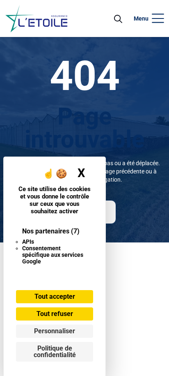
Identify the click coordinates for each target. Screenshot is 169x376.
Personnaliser (54, 331)
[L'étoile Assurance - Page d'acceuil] (36, 18)
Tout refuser (55, 314)
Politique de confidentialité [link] (55, 351)
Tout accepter (54, 296)
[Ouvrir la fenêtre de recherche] (118, 18)
